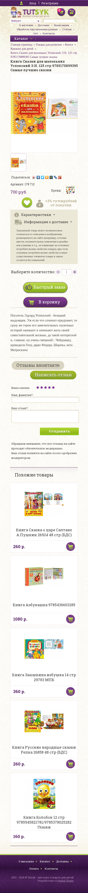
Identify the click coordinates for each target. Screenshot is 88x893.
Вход (32, 3)
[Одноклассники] (47, 177)
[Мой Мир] (51, 177)
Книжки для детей (22, 48)
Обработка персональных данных (37, 29)
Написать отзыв (53, 375)
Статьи (66, 29)
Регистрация (49, 3)
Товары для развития (49, 44)
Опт (35, 33)
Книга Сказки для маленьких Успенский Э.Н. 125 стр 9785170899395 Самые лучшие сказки (44, 55)
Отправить (59, 431)
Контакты (49, 33)
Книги (69, 44)
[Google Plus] (60, 177)
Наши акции (61, 25)
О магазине (26, 25)
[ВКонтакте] (38, 177)
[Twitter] (43, 177)
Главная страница (21, 44)
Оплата (34, 868)
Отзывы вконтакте (38, 365)
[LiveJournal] (55, 177)
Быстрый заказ (49, 287)
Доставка (43, 25)
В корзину (49, 301)
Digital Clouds (66, 880)
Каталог (45, 861)
